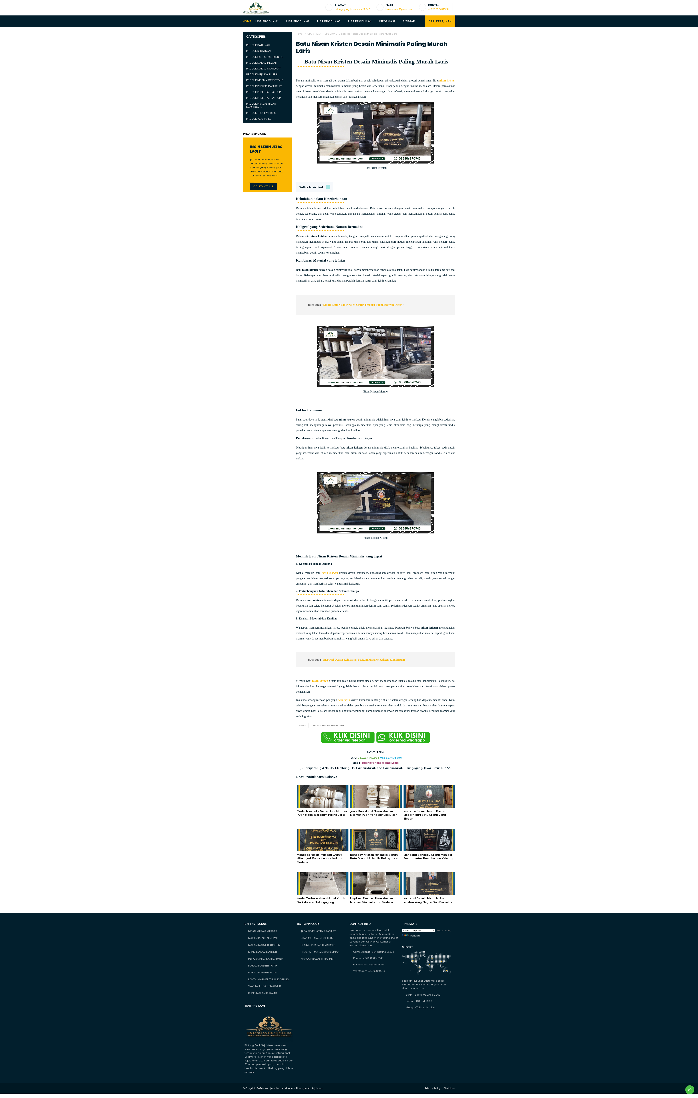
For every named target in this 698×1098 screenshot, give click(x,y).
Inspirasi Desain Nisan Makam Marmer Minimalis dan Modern (371, 900)
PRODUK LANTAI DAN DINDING (264, 57)
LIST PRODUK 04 (359, 21)
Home (299, 33)
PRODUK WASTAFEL (258, 118)
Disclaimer (449, 1088)
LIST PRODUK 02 (297, 21)
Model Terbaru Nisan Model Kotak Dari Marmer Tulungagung (321, 900)
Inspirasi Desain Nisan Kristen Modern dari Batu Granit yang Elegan (425, 814)
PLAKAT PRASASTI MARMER (318, 945)
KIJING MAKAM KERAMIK (262, 993)
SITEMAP (409, 21)
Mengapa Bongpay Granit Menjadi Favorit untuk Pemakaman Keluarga (429, 856)
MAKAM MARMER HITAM (262, 972)
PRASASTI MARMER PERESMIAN (320, 951)
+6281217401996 (438, 9)
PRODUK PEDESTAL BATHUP (263, 92)
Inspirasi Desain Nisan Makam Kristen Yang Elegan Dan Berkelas (428, 900)
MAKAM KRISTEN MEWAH (263, 938)
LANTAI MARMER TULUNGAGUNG (268, 979)
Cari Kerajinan (440, 21)
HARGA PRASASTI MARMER (317, 958)
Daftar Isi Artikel (311, 187)
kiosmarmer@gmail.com (399, 9)
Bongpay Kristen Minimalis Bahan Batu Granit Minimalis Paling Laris (374, 856)
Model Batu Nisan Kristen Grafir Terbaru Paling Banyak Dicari (362, 304)
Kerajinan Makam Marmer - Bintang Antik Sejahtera (293, 1088)
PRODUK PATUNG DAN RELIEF (264, 86)
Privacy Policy (432, 1088)
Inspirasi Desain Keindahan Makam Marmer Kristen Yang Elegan (364, 659)
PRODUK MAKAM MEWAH (261, 62)
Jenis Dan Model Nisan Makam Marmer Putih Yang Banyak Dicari (374, 813)
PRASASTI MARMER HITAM (317, 938)
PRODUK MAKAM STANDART (263, 68)
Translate (414, 935)
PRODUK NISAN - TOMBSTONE (320, 33)
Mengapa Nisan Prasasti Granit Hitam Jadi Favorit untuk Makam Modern (319, 858)
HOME (247, 21)
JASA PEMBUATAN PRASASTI (318, 931)
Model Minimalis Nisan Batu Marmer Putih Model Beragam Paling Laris (322, 813)
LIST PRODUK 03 (328, 21)
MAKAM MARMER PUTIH (262, 965)
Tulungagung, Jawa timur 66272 (352, 9)
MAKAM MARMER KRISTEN (264, 945)
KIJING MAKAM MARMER (262, 951)
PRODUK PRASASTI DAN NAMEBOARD (261, 105)
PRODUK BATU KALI (258, 45)
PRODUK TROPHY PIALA (261, 113)
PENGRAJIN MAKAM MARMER (265, 958)
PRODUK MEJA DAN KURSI (262, 74)
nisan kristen (447, 80)
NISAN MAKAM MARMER (262, 931)
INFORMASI (387, 21)
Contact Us (263, 186)
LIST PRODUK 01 (266, 21)
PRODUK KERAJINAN (258, 51)
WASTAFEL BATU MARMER (264, 986)
